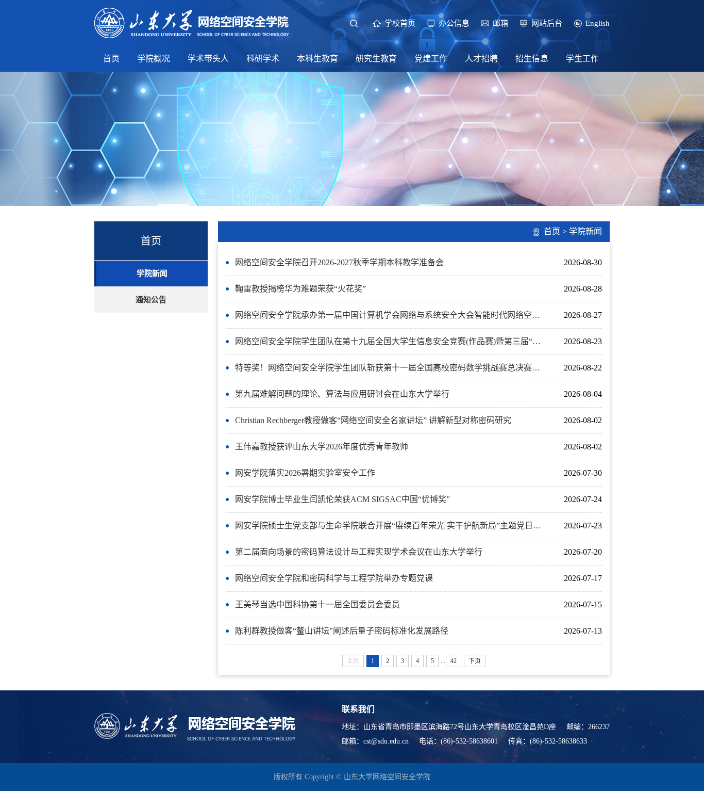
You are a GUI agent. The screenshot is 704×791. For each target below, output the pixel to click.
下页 (474, 661)
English (597, 23)
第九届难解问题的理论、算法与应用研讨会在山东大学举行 (342, 394)
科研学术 (262, 58)
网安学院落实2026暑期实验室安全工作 (305, 473)
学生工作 (582, 58)
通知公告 (151, 300)
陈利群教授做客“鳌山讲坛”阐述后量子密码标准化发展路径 (341, 630)
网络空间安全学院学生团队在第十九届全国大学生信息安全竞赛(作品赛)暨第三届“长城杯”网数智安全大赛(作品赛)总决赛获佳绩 (391, 341)
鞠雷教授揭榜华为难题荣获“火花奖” (300, 288)
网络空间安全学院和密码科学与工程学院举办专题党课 (334, 578)
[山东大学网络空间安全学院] (192, 22)
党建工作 (430, 58)
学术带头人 (208, 58)
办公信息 (454, 23)
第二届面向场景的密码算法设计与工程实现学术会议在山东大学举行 (358, 551)
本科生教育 (317, 58)
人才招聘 (481, 58)
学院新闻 (152, 273)
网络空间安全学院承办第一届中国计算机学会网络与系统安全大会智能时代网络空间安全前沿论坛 (391, 315)
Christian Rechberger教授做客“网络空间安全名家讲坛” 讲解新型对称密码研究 (373, 420)
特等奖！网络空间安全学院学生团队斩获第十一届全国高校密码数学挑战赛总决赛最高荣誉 (391, 367)
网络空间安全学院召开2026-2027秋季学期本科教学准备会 (339, 262)
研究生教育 (376, 58)
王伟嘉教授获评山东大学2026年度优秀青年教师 (321, 446)
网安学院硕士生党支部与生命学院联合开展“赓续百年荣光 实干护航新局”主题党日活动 (391, 525)
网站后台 (546, 23)
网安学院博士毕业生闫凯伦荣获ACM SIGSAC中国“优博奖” (342, 499)
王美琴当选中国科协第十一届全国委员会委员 (317, 604)
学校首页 (399, 23)
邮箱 (500, 23)
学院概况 (153, 58)
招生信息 (531, 58)
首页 (111, 58)
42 (453, 661)
